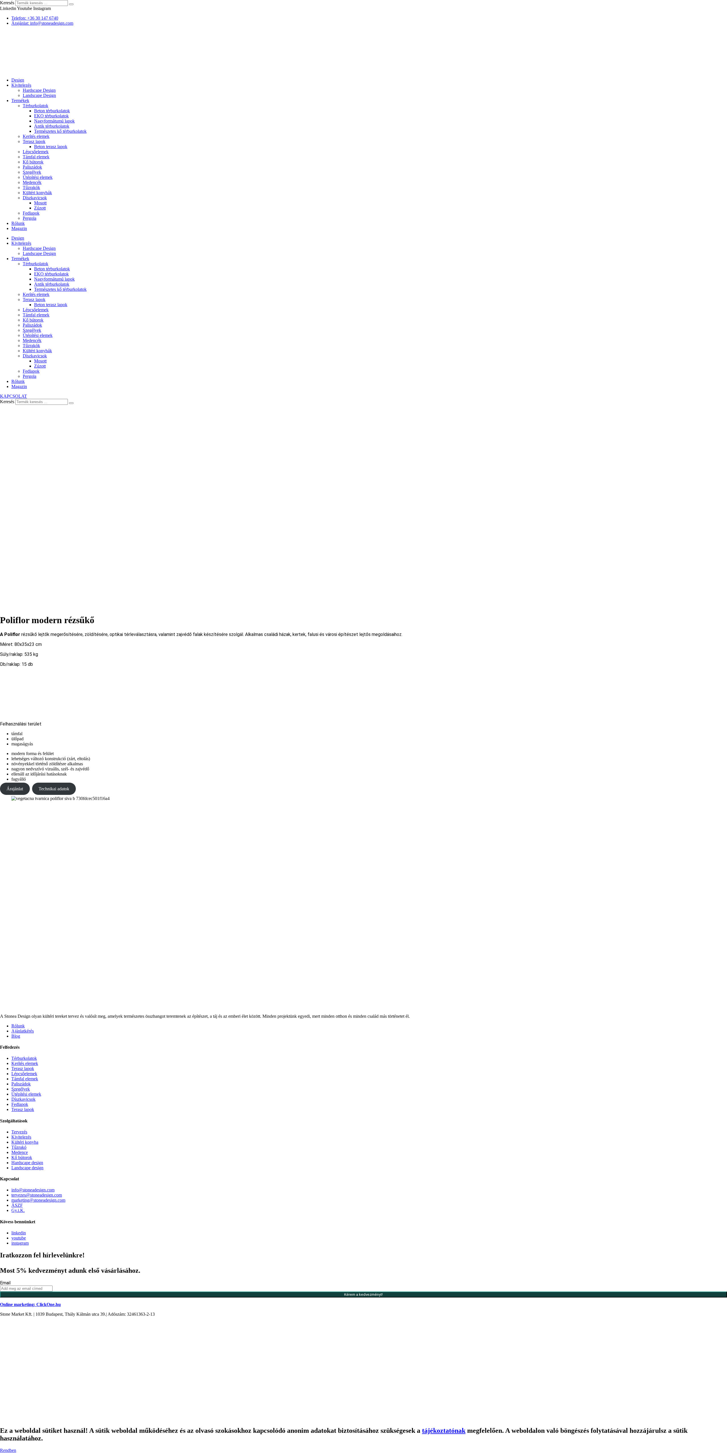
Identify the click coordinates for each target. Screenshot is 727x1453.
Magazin (19, 228)
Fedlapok (31, 213)
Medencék (32, 182)
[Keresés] (71, 4)
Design (17, 80)
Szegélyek (32, 172)
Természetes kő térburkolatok (60, 131)
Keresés (7, 2)
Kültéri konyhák (37, 192)
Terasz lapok (34, 141)
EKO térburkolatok (51, 115)
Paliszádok (32, 167)
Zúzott (40, 208)
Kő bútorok (33, 161)
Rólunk (18, 223)
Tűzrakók (31, 187)
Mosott (40, 202)
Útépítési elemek (38, 177)
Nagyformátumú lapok (54, 121)
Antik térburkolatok (51, 126)
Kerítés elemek (36, 136)
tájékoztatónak (443, 1430)
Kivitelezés (21, 85)
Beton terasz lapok (50, 146)
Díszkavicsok (35, 197)
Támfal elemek (36, 156)
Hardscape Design (39, 90)
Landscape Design (39, 95)
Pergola (29, 218)
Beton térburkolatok (52, 110)
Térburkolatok (35, 105)
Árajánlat (15, 788)
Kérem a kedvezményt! (363, 1294)
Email (5, 1283)
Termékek (20, 100)
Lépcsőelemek (36, 151)
